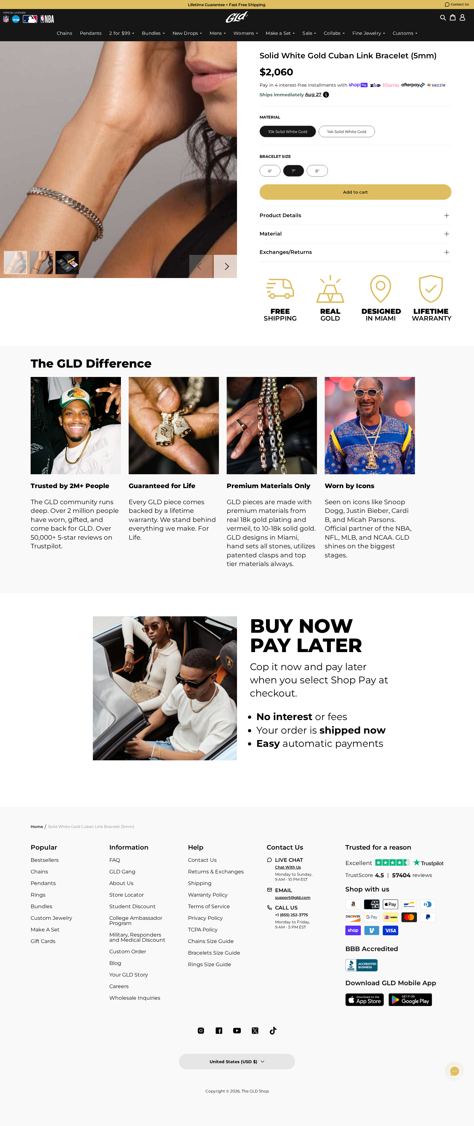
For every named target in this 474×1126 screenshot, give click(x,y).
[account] (462, 17)
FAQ (114, 860)
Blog (115, 963)
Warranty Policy (208, 895)
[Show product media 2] (41, 262)
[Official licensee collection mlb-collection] (30, 19)
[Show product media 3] (67, 262)
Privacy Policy (205, 918)
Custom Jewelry (51, 918)
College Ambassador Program (135, 920)
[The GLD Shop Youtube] (237, 1031)
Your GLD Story (128, 975)
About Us (121, 883)
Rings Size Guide (209, 964)
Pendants (43, 883)
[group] (226, 4)
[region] (237, 479)
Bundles (41, 906)
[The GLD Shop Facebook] (219, 1031)
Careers (119, 986)
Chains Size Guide (211, 941)
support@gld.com (293, 898)
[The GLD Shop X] (255, 1031)
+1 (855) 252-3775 (291, 915)
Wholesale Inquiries (134, 998)
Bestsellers (45, 860)
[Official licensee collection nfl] (6, 19)
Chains (39, 872)
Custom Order (127, 951)
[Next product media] (225, 266)
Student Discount (132, 906)
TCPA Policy (203, 930)
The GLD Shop (255, 1091)
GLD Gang (122, 872)
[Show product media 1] (15, 262)
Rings (38, 895)
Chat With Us (288, 867)
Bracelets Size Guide (214, 953)
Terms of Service (209, 906)
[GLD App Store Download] (364, 1000)
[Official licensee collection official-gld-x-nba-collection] (47, 19)
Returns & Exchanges (216, 872)
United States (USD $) (233, 1061)
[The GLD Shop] (237, 17)
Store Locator (126, 895)
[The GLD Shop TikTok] (273, 1031)
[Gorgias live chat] (454, 1071)
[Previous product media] (200, 266)
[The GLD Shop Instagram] (201, 1031)
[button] (443, 17)
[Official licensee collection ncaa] (16, 19)
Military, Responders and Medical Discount (137, 937)
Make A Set (45, 930)
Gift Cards (43, 941)
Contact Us (460, 4)
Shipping (200, 883)
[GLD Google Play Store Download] (410, 1000)
